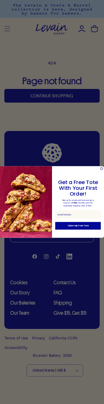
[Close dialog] (101, 168)
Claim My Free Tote (78, 226)
